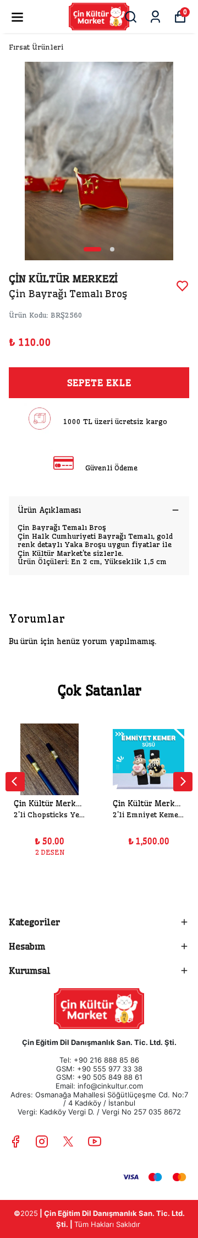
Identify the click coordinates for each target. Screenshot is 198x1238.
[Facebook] (15, 1141)
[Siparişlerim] (155, 17)
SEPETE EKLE (99, 382)
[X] (68, 1141)
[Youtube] (94, 1141)
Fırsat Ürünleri (36, 46)
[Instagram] (41, 1141)
